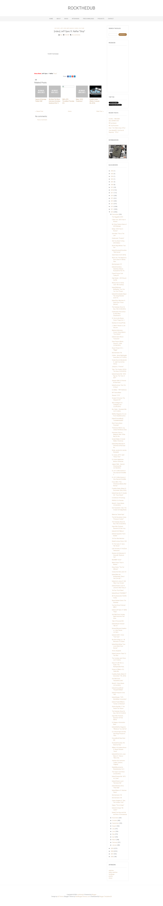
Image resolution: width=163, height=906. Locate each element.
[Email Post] (35, 79)
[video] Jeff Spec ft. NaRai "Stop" (69, 31)
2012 (112, 206)
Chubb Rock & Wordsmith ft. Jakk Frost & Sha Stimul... (119, 362)
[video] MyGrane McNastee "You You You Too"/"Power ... (118, 289)
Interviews (75, 18)
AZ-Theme (60, 896)
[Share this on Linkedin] (74, 76)
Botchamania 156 (117, 352)
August (114, 826)
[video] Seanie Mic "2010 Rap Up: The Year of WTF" (119, 376)
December (115, 214)
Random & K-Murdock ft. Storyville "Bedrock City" (119, 555)
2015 (112, 198)
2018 (112, 190)
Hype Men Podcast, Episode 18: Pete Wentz (117, 717)
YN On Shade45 (116, 651)
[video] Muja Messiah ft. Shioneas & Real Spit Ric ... (118, 445)
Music (66, 18)
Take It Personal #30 (118, 621)
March (114, 839)
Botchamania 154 (117, 798)
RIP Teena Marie (116, 392)
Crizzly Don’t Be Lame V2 (119, 572)
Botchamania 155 (117, 795)
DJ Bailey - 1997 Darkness (119, 390)
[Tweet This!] (70, 76)
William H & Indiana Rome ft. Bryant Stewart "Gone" (119, 749)
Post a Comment (42, 120)
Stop (55, 73)
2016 (112, 195)
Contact (111, 18)
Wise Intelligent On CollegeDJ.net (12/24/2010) (117, 404)
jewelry (111, 876)
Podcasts (101, 18)
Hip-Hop (57, 28)
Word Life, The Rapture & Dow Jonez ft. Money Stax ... (119, 259)
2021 (112, 182)
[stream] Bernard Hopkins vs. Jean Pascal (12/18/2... (119, 630)
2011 (112, 209)
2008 (112, 851)
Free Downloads (88, 18)
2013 (112, 203)
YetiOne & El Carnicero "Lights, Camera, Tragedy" (118, 762)
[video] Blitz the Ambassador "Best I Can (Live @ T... (118, 576)
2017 (112, 193)
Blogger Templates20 (105, 896)
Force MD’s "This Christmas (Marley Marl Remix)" (119, 483)
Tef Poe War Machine (118, 538)
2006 (112, 856)
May (113, 834)
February (115, 842)
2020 (112, 184)
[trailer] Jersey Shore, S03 (119, 541)
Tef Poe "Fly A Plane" (118, 590)
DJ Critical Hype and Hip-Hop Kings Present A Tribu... (119, 733)
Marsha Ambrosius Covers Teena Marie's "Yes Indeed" (119, 332)
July (113, 828)
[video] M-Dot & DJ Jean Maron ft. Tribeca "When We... (119, 756)
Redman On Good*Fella (118, 323)
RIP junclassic (113, 123)
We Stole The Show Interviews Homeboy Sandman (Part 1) (54, 101)
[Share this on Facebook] (68, 76)
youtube (81, 28)
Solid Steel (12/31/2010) (119, 255)
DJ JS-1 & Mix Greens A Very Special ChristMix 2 (119, 472)
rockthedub (81, 8)
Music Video (74, 28)
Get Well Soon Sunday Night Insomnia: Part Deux (118, 616)
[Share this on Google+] (72, 76)
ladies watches (113, 872)
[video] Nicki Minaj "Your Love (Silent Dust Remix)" (118, 646)
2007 (112, 854)
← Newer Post (39, 111)
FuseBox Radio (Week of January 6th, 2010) (94, 101)
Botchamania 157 (117, 264)
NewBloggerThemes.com (82, 896)
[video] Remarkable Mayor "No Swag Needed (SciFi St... (119, 296)
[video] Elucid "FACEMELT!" (119, 593)
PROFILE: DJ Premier (118, 500)
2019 (112, 187)
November (115, 818)
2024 (112, 176)
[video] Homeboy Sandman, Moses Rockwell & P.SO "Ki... (118, 268)
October (114, 820)
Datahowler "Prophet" (118, 238)
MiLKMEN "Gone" (116, 560)
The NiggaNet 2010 (117, 217)
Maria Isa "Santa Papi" (118, 514)
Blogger (94, 894)
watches (111, 870)
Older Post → (100, 111)
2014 (112, 201)
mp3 (68, 28)
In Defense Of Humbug (118, 498)
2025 (112, 173)
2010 (112, 212)
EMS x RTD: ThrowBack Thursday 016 (68, 101)
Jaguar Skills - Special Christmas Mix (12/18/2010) (118, 466)
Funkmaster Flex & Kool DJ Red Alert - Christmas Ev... (118, 313)
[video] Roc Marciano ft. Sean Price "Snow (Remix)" (118, 302)
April (113, 837)
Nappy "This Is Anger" (118, 805)
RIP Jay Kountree (113, 125)
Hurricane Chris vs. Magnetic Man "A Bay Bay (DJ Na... (118, 434)
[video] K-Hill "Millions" (118, 531)
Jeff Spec (63, 28)
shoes (110, 878)
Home (51, 18)
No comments (76, 35)
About (59, 18)
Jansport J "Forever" (118, 366)
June (113, 831)
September (115, 823)
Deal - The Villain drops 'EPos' (117, 128)
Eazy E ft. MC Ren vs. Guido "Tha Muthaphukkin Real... (118, 664)
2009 (112, 848)
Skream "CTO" (116, 395)
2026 (112, 171)
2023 (112, 179)
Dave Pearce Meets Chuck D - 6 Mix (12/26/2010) (117, 343)
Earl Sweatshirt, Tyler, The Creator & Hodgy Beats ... (119, 509)
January (114, 845)
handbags (111, 874)
